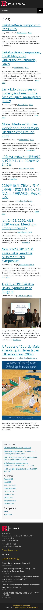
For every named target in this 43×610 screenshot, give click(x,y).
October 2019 (9, 504)
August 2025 (8, 479)
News (6, 511)
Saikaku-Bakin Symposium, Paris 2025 (17, 448)
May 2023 (7, 482)
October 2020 (9, 494)
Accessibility (27, 605)
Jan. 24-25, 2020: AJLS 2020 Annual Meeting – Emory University (19, 224)
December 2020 (9, 491)
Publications (8, 514)
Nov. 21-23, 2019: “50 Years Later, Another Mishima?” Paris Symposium (17, 255)
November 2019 (10, 501)
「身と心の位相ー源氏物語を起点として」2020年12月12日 (21, 161)
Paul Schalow (16, 3)
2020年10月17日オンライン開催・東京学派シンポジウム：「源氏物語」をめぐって (21, 191)
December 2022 (9, 485)
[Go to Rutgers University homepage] (4, 4)
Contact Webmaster (18, 605)
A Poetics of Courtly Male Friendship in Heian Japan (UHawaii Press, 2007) (21, 350)
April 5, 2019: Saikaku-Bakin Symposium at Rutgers (18, 288)
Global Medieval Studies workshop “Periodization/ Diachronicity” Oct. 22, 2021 (19, 464)
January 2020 (8, 497)
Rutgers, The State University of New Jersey (26, 607)
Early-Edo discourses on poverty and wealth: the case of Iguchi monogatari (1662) (21, 458)
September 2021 (10, 488)
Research (5, 554)
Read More (31, 150)
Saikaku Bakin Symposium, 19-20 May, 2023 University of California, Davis (19, 452)
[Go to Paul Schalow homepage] (10, 530)
